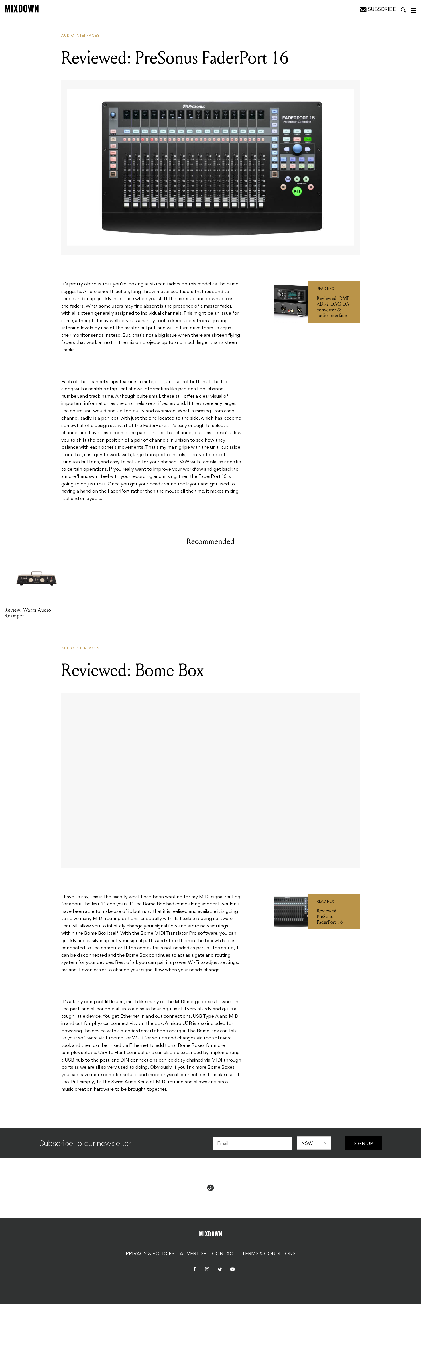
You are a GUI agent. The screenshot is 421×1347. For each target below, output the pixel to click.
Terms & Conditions (269, 1254)
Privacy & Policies (150, 1254)
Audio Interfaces (80, 36)
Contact (224, 1254)
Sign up (363, 1144)
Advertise (193, 1254)
